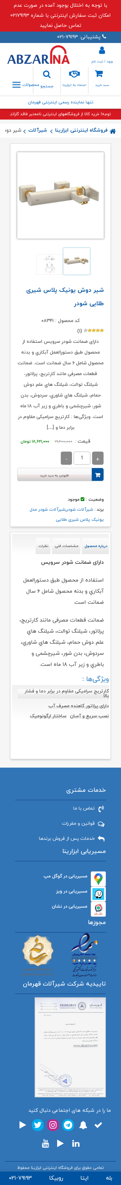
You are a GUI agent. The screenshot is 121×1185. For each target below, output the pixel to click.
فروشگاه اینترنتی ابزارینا (81, 130)
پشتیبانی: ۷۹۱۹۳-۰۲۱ (78, 37)
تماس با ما (84, 808)
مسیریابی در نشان (69, 906)
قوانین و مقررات (78, 823)
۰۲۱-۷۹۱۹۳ (20, 1178)
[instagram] (52, 1125)
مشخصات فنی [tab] (66, 546)
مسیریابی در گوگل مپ (65, 876)
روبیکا (56, 1178)
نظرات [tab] (43, 546)
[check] (98, 1125)
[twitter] (38, 1125)
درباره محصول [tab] (96, 546)
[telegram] (68, 1125)
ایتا (84, 1178)
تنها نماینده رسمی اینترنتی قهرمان (60, 102)
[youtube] (45, 1143)
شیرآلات (37, 130)
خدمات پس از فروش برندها (67, 838)
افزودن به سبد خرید (54, 475)
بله (109, 1178)
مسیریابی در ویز (71, 891)
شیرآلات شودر (79, 510)
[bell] (83, 1125)
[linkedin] (75, 1143)
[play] (22, 1125)
